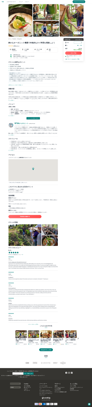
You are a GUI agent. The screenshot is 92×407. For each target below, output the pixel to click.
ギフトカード (27, 390)
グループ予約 (73, 386)
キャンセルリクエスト (60, 387)
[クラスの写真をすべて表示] (20, 20)
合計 (66, 48)
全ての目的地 (27, 386)
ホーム (9, 38)
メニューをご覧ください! (33, 118)
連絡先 (56, 386)
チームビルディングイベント (76, 387)
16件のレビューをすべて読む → (15, 85)
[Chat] (89, 404)
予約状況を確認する (25, 216)
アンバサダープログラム (44, 390)
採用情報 (72, 389)
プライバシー (58, 390)
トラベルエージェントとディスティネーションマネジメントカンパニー (45, 393)
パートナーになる (43, 386)
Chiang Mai (19, 38)
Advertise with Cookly (74, 390)
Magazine (26, 389)
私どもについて (27, 387)
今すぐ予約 (73, 53)
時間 (68, 42)
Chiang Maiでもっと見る (46, 349)
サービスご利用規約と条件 (61, 392)
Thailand (14, 38)
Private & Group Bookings (79, 1)
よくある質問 (58, 389)
